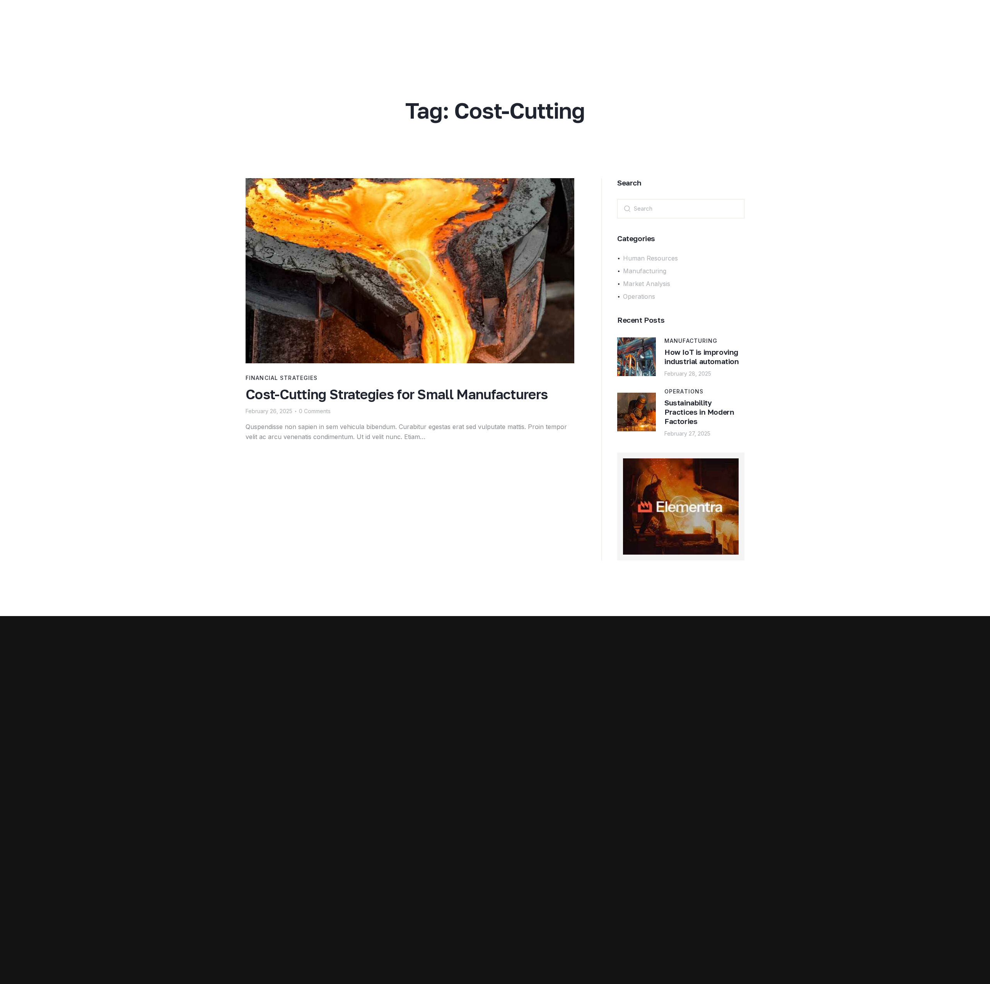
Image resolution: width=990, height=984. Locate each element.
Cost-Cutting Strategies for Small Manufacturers (397, 394)
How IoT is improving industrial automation (701, 356)
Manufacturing (691, 340)
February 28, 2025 (687, 373)
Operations (683, 391)
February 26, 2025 (269, 411)
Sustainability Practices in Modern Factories (699, 412)
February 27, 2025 (687, 433)
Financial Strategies (281, 378)
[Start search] (627, 208)
